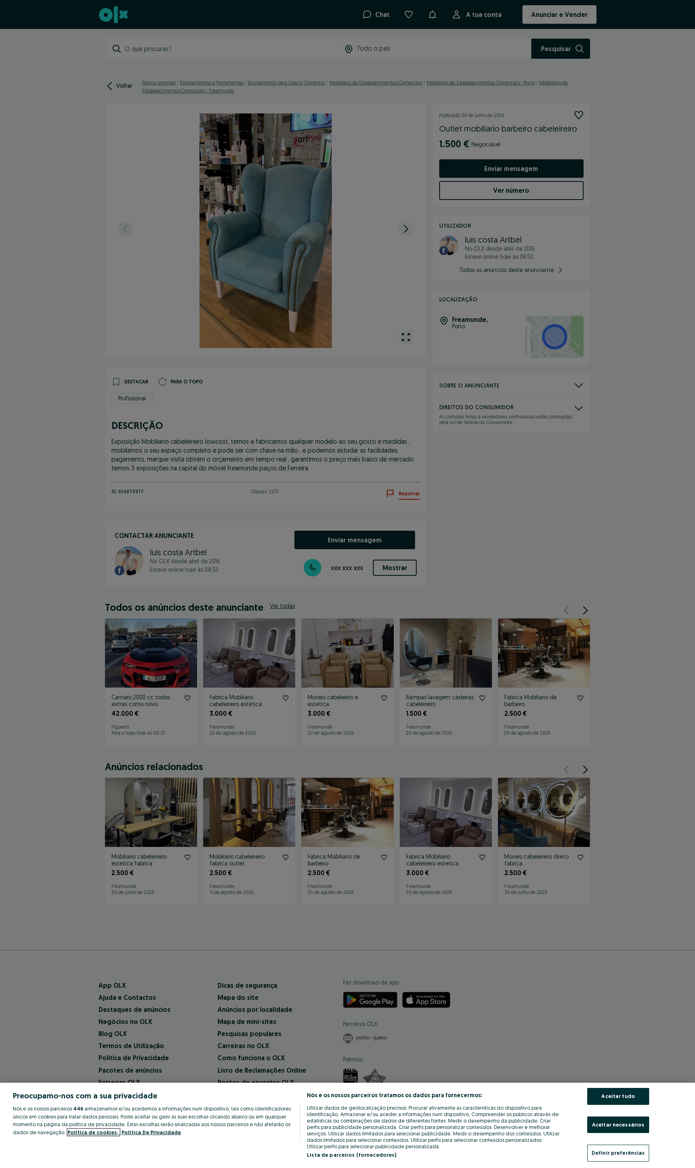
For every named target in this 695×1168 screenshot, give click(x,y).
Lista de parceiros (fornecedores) (351, 1155)
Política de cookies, (93, 1132)
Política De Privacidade (151, 1132)
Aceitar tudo (618, 1096)
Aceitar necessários (618, 1124)
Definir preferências (618, 1152)
